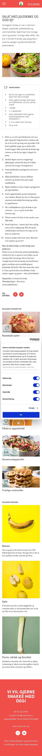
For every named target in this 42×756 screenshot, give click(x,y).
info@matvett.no (25, 715)
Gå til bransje (34, 4)
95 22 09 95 (22, 711)
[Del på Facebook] (15, 294)
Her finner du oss (21, 726)
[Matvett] (21, 4)
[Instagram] (24, 733)
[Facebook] (18, 733)
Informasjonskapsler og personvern (21, 740)
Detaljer (32, 408)
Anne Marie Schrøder (27, 718)
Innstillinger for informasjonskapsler (21, 744)
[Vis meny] (4, 3)
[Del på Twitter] (21, 294)
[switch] (36, 385)
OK (21, 415)
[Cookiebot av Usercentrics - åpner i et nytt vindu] (29, 339)
